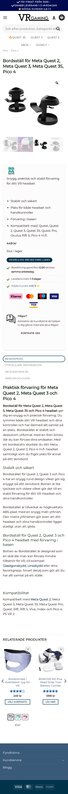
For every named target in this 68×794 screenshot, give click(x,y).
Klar (17, 725)
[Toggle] (63, 760)
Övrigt (41, 45)
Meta (25, 45)
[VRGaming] (33, 17)
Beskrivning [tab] (14, 358)
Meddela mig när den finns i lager (29, 260)
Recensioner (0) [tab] (16, 371)
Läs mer (50, 702)
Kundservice (12, 760)
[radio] (11, 717)
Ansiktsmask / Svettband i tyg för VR (17, 682)
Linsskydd (35, 566)
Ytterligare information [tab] (23, 365)
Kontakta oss (30, 333)
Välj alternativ (17, 702)
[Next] (65, 688)
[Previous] (3, 688)
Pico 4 (14, 50)
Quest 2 (53, 37)
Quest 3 (36, 37)
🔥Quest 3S (17, 37)
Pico (5, 50)
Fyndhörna (11, 753)
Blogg (7, 767)
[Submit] (58, 28)
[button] (5, 17)
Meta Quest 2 (41, 599)
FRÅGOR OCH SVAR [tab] (17, 378)
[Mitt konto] (54, 17)
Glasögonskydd (14, 566)
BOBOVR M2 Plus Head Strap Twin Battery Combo (50, 682)
